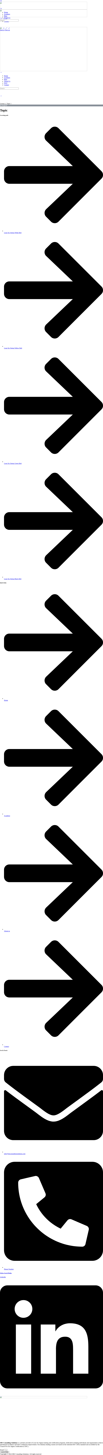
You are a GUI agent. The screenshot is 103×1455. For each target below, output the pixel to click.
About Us (7, 81)
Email (2, 1450)
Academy (7, 77)
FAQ (5, 83)
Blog (5, 79)
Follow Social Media (6, 1273)
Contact (6, 85)
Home (6, 76)
